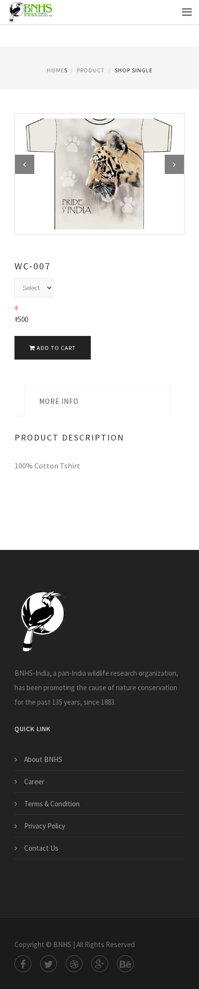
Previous (24, 164)
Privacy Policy (44, 825)
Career (34, 781)
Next (174, 164)
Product (91, 70)
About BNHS (43, 759)
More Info (59, 401)
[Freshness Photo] (99, 173)
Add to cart (55, 347)
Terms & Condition (52, 803)
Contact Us (41, 848)
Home (55, 70)
